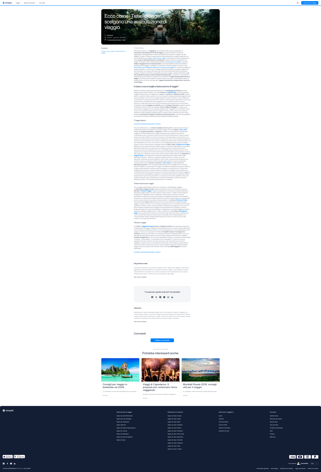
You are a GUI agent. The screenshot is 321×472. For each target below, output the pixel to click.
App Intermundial (223, 422)
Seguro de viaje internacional (124, 416)
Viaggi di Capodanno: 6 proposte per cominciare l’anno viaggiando (160, 387)
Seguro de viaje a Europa (174, 416)
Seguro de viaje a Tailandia (175, 425)
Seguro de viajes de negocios (124, 437)
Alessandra (110, 35)
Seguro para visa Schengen (124, 419)
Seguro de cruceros (122, 431)
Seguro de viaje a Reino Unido (176, 434)
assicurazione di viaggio (174, 62)
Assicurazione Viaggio (309, 3)
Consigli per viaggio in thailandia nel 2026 (115, 386)
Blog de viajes (274, 422)
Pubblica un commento (162, 340)
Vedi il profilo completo (140, 277)
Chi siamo (42, 3)
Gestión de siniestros (224, 428)
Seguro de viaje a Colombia (175, 440)
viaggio (172, 67)
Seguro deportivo (121, 425)
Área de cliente (223, 425)
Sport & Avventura (29, 3)
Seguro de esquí (121, 440)
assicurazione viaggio (159, 58)
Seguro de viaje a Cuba (174, 446)
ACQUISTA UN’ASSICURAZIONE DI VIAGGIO (147, 124)
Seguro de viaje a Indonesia (175, 431)
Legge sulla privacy (300, 468)
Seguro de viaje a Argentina (175, 443)
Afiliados (272, 434)
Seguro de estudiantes (123, 434)
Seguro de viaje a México (174, 428)
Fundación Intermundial (276, 428)
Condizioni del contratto (286, 468)
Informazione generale (263, 468)
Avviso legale (274, 468)
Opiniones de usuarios (276, 419)
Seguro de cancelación (123, 422)
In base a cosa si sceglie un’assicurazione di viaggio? (113, 52)
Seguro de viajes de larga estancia (126, 428)
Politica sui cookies (313, 468)
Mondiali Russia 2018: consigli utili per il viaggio (200, 386)
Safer (271, 431)
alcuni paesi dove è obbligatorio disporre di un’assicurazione (152, 67)
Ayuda (220, 416)
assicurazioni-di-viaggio (114, 40)
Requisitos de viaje (224, 431)
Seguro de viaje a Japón (174, 419)
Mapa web (272, 437)
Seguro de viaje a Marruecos (175, 437)
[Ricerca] (297, 3)
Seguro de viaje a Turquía (174, 449)
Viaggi (18, 3)
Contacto (221, 419)
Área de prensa (274, 425)
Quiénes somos (274, 416)
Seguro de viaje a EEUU (174, 422)
